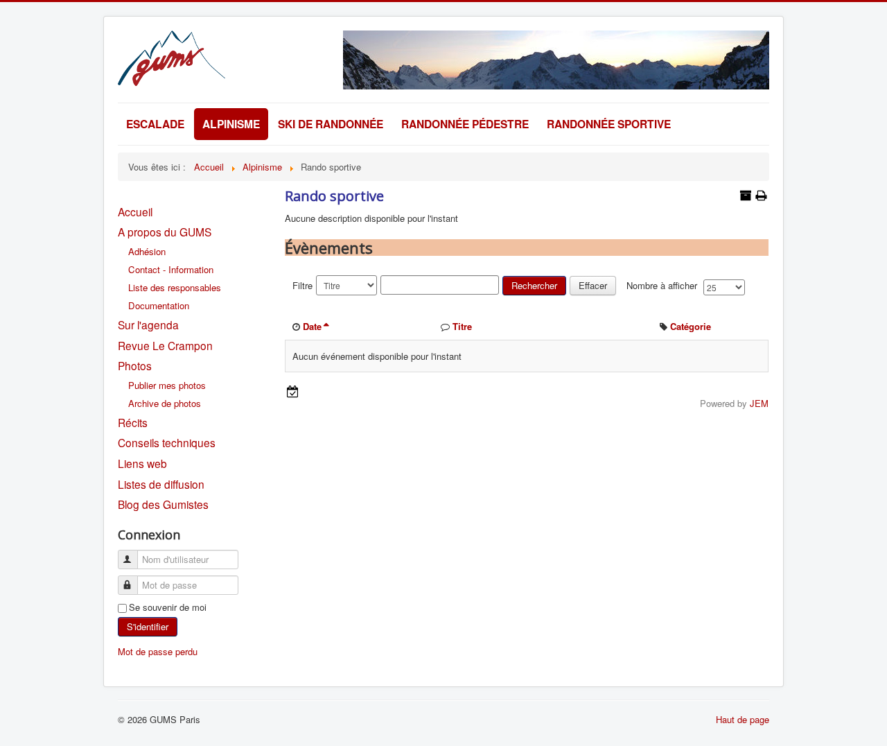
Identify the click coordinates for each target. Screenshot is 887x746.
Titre (462, 326)
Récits (133, 422)
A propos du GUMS (164, 231)
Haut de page (742, 719)
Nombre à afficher (661, 285)
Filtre (302, 285)
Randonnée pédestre (465, 124)
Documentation (158, 305)
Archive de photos (164, 403)
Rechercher (534, 285)
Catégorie (690, 326)
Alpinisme (231, 124)
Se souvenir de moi (168, 607)
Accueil (135, 211)
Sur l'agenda (148, 324)
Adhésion (147, 251)
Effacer (593, 285)
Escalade (155, 124)
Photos (135, 365)
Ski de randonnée (330, 124)
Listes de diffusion (161, 484)
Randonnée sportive (609, 124)
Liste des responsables (174, 287)
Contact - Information (170, 269)
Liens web (142, 463)
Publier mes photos (167, 385)
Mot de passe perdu (157, 651)
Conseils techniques (167, 442)
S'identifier (147, 626)
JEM (759, 403)
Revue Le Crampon (165, 345)
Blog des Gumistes (163, 504)
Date (312, 326)
